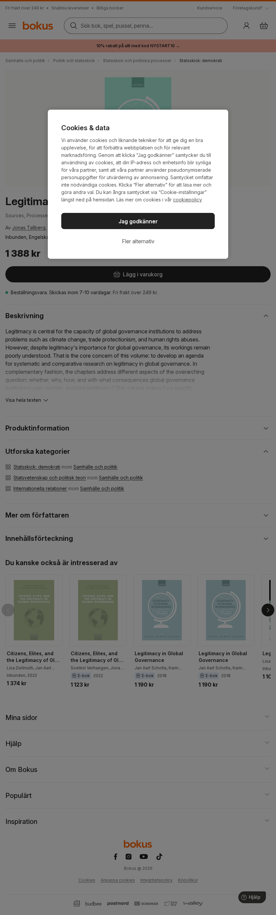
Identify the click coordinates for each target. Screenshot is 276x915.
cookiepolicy (187, 199)
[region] (138, 184)
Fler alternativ (138, 241)
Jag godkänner (138, 221)
